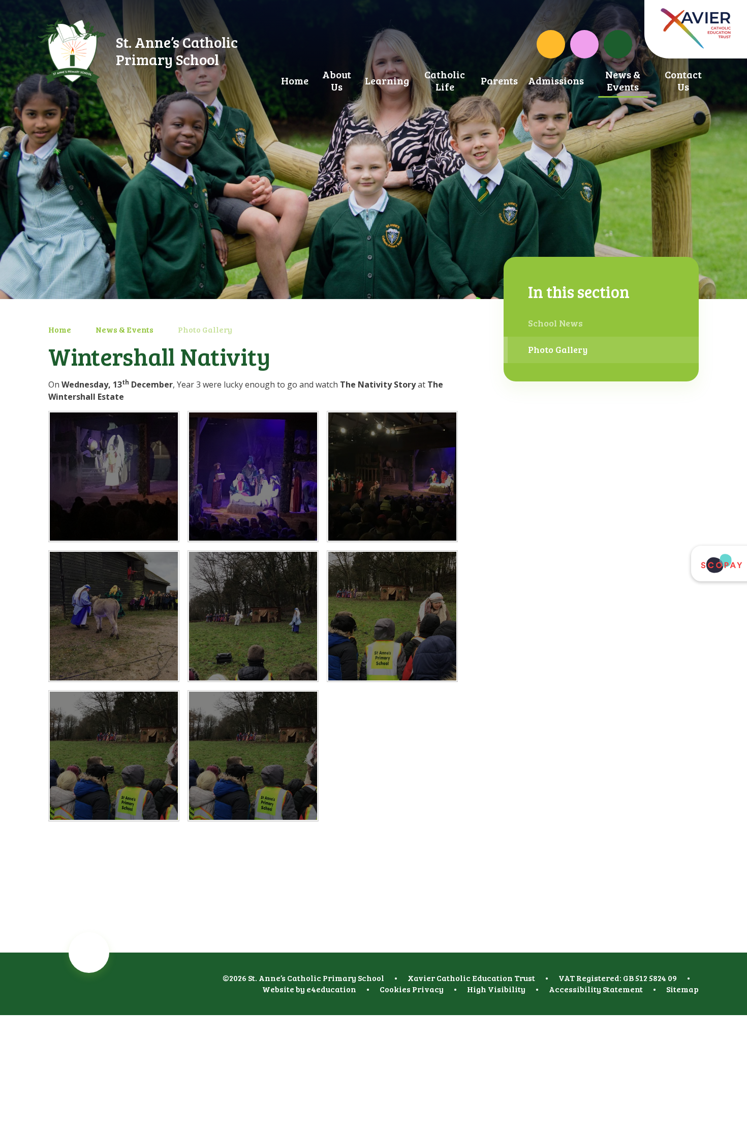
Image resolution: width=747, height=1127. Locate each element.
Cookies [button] (395, 989)
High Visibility (496, 989)
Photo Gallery (205, 329)
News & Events (124, 329)
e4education (331, 989)
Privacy (428, 989)
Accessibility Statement (596, 989)
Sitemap (682, 989)
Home (59, 329)
